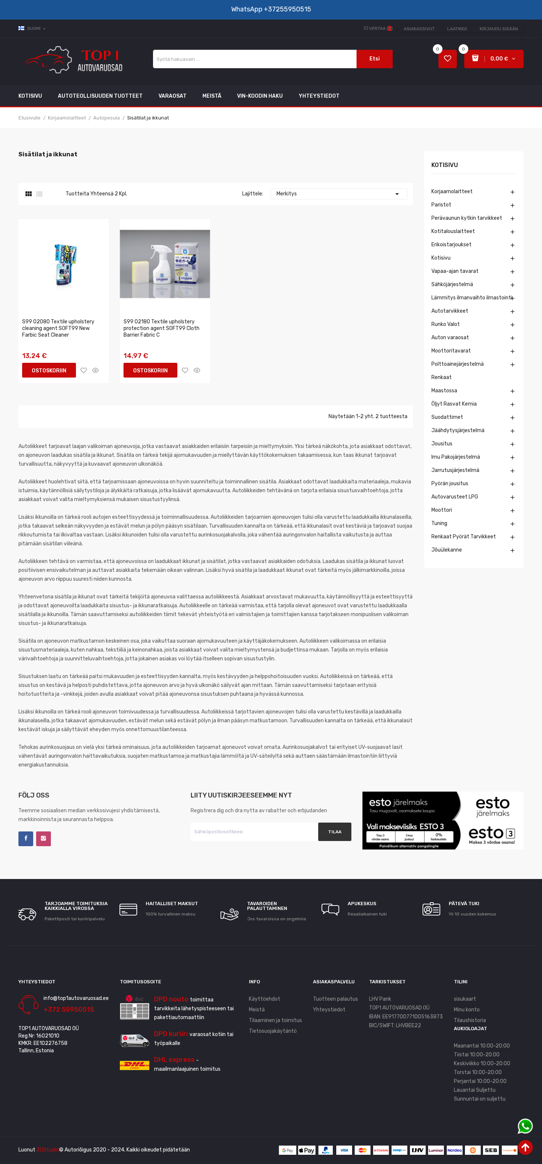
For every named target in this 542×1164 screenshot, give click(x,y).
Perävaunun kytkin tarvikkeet (466, 218)
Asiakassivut (419, 28)
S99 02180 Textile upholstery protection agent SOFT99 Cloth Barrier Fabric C (161, 328)
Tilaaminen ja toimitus (275, 1020)
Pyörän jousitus (449, 483)
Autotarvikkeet (449, 311)
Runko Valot (445, 324)
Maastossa (444, 391)
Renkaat (441, 377)
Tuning (439, 523)
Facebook (25, 838)
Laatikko (457, 28)
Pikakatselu (95, 370)
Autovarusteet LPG (454, 497)
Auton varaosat (450, 337)
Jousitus (441, 444)
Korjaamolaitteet (452, 191)
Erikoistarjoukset (451, 245)
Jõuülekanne (446, 550)
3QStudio (48, 1150)
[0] (447, 59)
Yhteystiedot (329, 1010)
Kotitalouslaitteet (453, 231)
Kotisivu (444, 165)
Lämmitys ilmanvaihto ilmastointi (471, 298)
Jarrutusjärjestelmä (455, 470)
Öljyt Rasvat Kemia (454, 404)
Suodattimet (447, 417)
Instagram (43, 838)
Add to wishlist (84, 370)
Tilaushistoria (470, 1020)
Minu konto (467, 1010)
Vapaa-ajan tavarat (455, 271)
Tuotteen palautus (335, 999)
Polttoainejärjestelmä (457, 364)
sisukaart (465, 999)
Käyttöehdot (264, 999)
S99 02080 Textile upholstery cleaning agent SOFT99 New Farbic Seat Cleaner (58, 328)
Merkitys (339, 194)
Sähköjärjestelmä (452, 284)
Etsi (374, 59)
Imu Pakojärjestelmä (455, 457)
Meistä (257, 1010)
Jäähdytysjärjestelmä (457, 430)
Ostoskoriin (49, 371)
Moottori (441, 510)
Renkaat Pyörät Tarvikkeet (463, 537)
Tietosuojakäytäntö (273, 1031)
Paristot (441, 205)
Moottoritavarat (451, 351)
